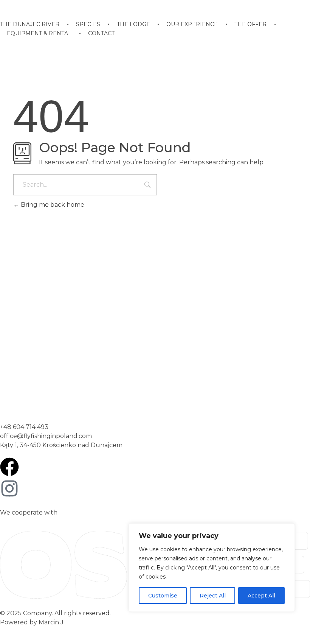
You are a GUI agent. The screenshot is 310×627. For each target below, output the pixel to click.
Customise (162, 595)
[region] (212, 567)
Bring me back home (51, 204)
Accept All (261, 595)
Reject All (213, 595)
